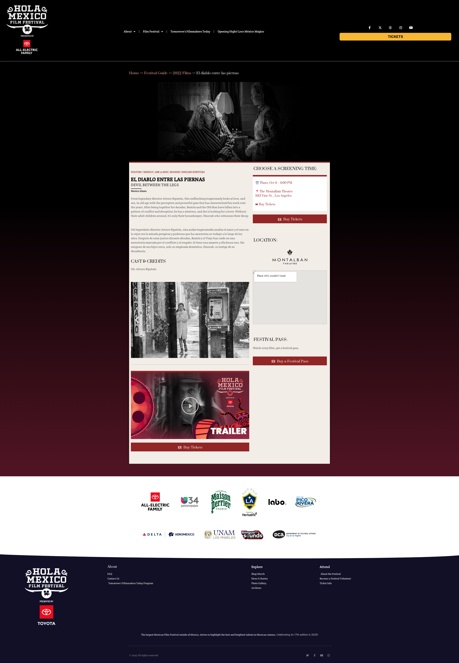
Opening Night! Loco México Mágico (241, 31)
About (128, 31)
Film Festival (151, 31)
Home (134, 73)
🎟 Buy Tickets (265, 204)
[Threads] (390, 27)
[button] (137, 320)
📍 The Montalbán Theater (274, 192)
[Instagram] (401, 27)
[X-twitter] (380, 27)
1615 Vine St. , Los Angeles (273, 196)
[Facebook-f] (370, 27)
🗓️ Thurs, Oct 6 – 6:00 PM (273, 183)
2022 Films (182, 73)
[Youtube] (411, 27)
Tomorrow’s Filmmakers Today (190, 31)
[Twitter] (307, 655)
